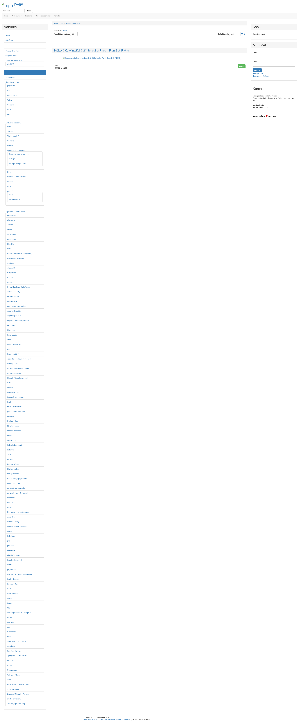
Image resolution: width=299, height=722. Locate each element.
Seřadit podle (223, 34)
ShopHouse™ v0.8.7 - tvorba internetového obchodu (102, 719)
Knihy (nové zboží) (73, 23)
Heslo (255, 61)
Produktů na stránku (61, 34)
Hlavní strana (58, 23)
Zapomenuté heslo (262, 76)
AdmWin (127, 719)
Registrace (259, 73)
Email (255, 52)
